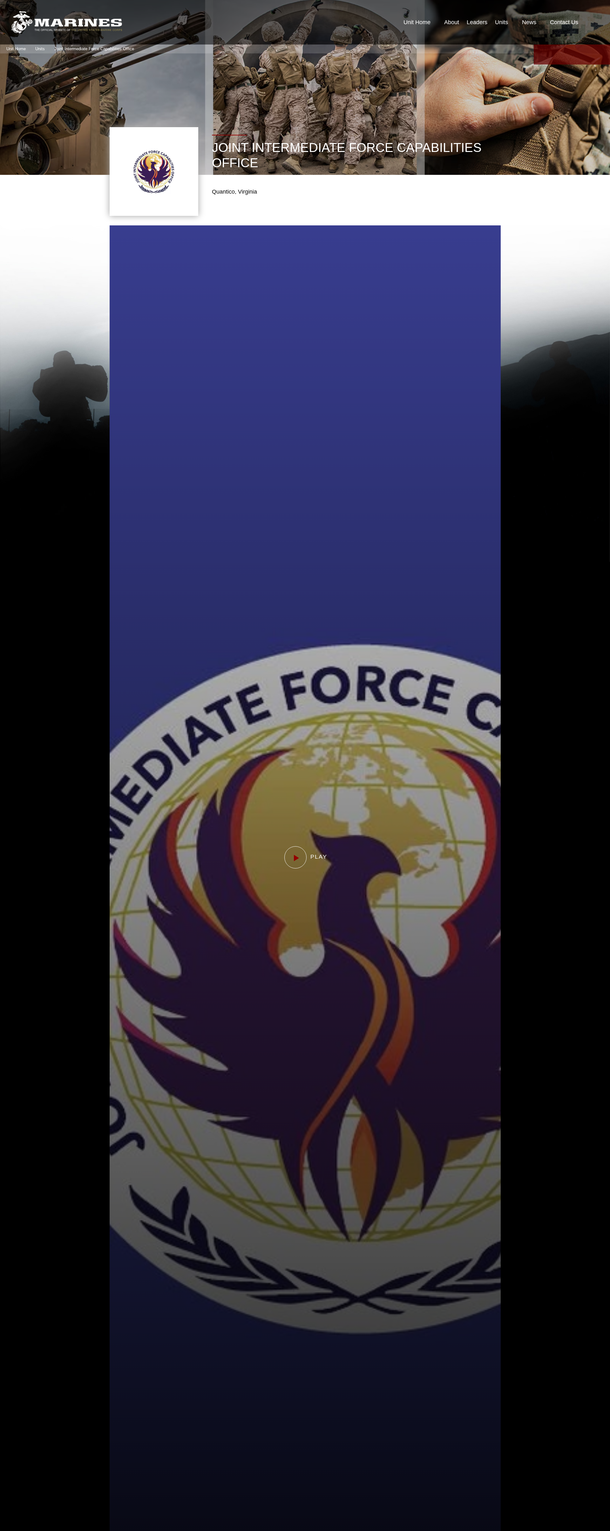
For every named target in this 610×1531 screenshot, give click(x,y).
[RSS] (602, 55)
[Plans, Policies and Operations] (66, 22)
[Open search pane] (593, 22)
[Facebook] (541, 55)
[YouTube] (572, 55)
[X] (556, 55)
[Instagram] (587, 55)
